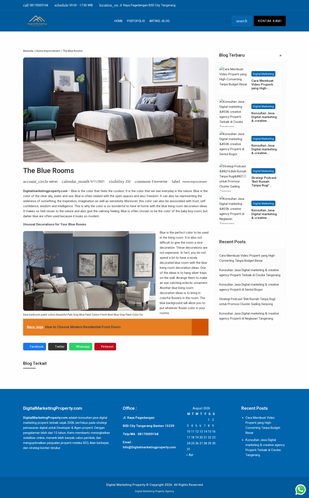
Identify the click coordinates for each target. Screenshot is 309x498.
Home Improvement (194, 181)
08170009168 (35, 5)
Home (118, 21)
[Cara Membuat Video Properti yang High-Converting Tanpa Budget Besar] (233, 80)
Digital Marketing (263, 73)
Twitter (60, 346)
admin (53, 181)
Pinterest (107, 346)
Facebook (37, 346)
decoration (167, 248)
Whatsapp (83, 346)
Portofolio (136, 21)
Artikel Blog (159, 21)
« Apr (189, 455)
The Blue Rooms (48, 170)
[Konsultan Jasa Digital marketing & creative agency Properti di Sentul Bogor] (233, 145)
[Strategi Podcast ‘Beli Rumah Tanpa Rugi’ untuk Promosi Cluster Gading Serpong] (233, 177)
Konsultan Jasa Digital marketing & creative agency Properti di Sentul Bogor (264, 153)
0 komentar (160, 181)
